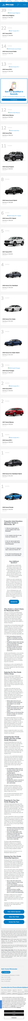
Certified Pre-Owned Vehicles (4, 993)
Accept (14, 1011)
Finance (15, 987)
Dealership (21, 987)
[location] (27, 1)
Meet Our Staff (21, 992)
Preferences (14, 1017)
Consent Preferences (0, 1004)
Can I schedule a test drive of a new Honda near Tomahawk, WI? (13, 536)
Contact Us (14, 602)
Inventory (4, 987)
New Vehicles (4, 990)
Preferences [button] (19, 1007)
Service (10, 987)
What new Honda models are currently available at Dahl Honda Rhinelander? (12, 530)
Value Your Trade (14, 917)
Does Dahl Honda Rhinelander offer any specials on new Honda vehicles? (13, 554)
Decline (14, 1014)
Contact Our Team (14, 922)
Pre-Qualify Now (14, 99)
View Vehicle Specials (14, 912)
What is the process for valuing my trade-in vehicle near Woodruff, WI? (13, 549)
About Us (20, 990)
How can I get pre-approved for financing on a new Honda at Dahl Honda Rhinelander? (12, 542)
